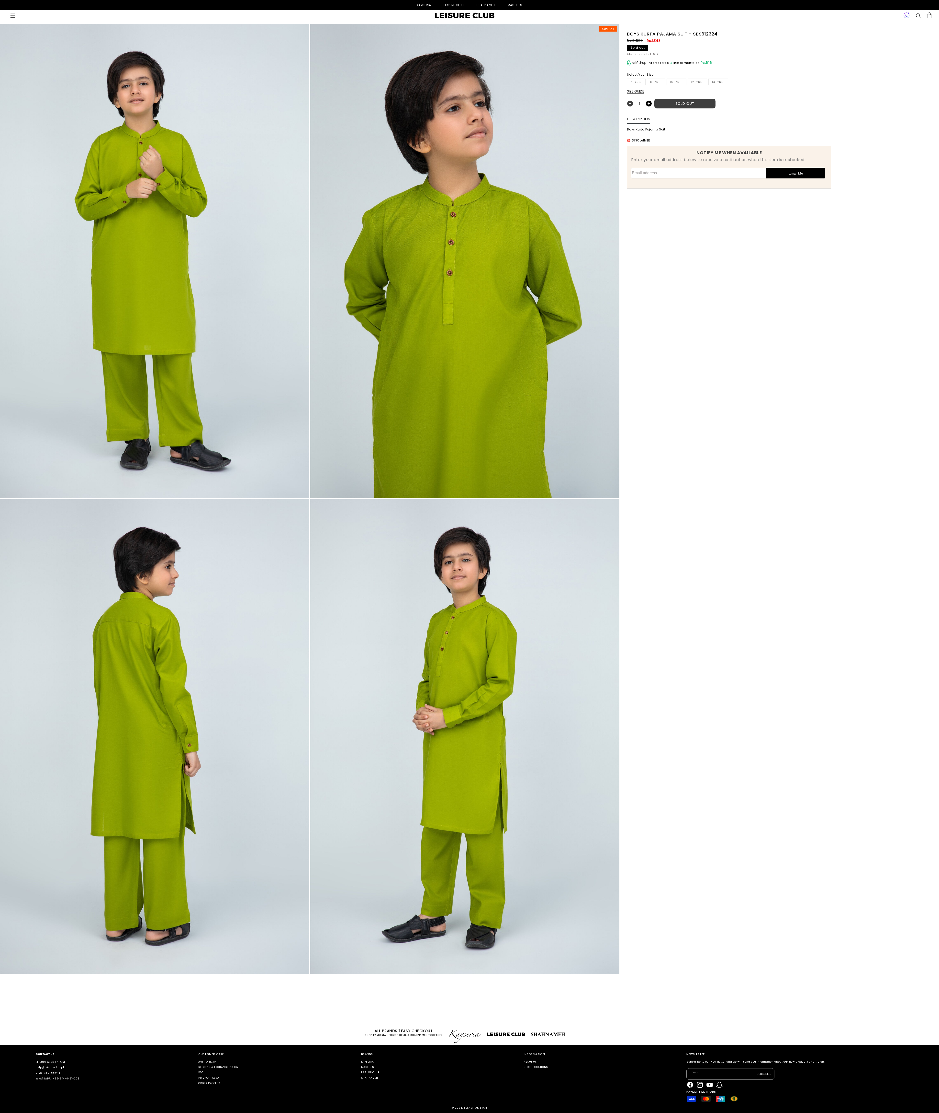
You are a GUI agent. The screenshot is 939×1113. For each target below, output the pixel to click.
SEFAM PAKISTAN (475, 1108)
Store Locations (536, 1067)
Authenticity (207, 1062)
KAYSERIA (424, 5)
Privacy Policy (208, 1078)
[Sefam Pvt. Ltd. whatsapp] (907, 15)
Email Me (796, 173)
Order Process (209, 1083)
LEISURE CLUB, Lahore (51, 1062)
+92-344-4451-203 (66, 1078)
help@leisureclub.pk (50, 1067)
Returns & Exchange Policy (218, 1067)
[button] (12, 15)
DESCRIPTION (638, 119)
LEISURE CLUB (454, 5)
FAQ (200, 1072)
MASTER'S (515, 5)
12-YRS (699, 82)
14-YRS (720, 82)
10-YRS (678, 82)
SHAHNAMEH (486, 5)
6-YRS (638, 82)
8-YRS (657, 82)
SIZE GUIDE (635, 91)
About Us (530, 1062)
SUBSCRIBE (764, 1073)
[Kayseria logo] (464, 15)
